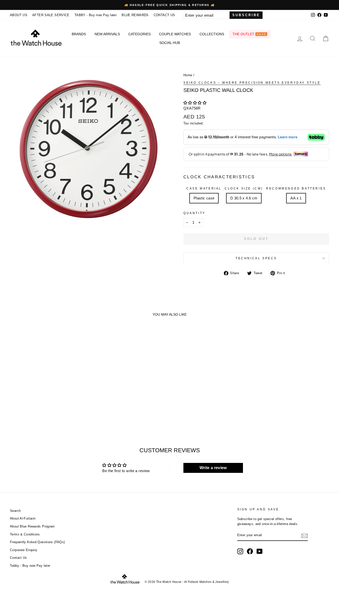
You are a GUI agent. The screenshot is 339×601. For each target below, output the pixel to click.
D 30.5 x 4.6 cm (244, 198)
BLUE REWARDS (135, 15)
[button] (194, 103)
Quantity (194, 213)
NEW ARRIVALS (107, 34)
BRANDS (79, 34)
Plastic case (204, 198)
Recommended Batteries (296, 188)
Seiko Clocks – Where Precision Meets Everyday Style (252, 82)
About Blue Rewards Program (32, 526)
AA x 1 (296, 198)
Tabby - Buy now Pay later (30, 565)
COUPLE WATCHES (175, 34)
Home (187, 75)
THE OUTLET (250, 34)
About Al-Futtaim (22, 518)
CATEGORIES (139, 34)
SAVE (262, 34)
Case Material (204, 188)
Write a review (213, 468)
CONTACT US (164, 15)
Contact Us (18, 558)
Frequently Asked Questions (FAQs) (37, 542)
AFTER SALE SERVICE (50, 15)
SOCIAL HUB (169, 43)
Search (15, 511)
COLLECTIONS (212, 34)
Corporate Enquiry (23, 550)
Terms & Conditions (25, 534)
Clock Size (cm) (244, 188)
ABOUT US (18, 15)
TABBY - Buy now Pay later (95, 15)
